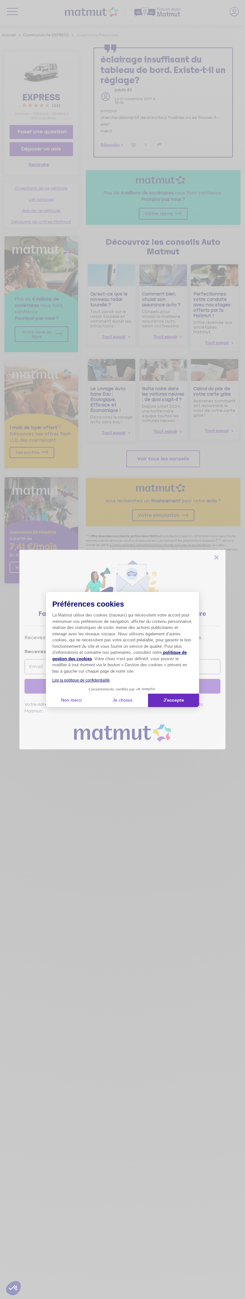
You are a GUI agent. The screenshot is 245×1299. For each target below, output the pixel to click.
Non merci (71, 700)
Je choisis (122, 700)
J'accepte (173, 700)
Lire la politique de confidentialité (81, 680)
